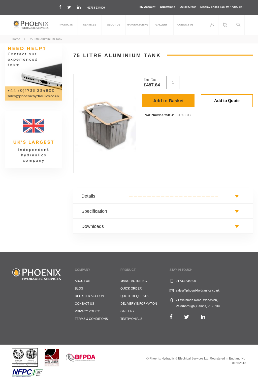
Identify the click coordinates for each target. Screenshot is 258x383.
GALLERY (127, 311)
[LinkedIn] (203, 317)
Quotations (167, 6)
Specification (94, 211)
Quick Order (188, 6)
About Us (82, 281)
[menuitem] (66, 25)
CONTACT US (84, 303)
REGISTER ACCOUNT (90, 296)
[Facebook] (171, 317)
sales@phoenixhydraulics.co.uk (197, 290)
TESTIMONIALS (131, 319)
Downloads (92, 226)
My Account (147, 6)
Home (16, 39)
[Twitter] (186, 317)
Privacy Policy (87, 311)
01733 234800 (96, 7)
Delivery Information (138, 303)
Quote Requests (134, 296)
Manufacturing (133, 281)
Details (88, 196)
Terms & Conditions (91, 319)
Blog (79, 288)
